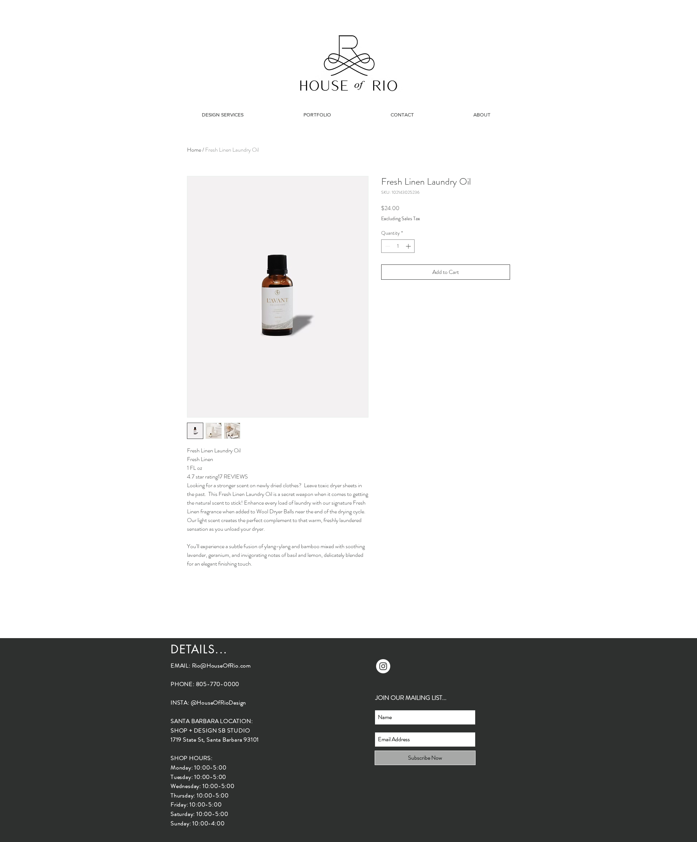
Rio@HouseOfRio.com (221, 665)
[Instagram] (383, 666)
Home (194, 149)
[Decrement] (386, 246)
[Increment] (408, 246)
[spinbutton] (397, 246)
